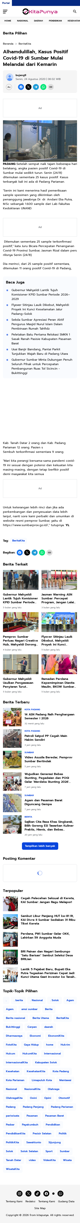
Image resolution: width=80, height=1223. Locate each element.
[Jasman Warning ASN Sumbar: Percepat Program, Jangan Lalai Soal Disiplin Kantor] (59, 580)
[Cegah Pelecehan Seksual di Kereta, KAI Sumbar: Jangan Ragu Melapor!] (10, 903)
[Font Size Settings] (9, 87)
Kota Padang (32, 709)
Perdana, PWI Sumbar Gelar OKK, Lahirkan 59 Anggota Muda (45, 936)
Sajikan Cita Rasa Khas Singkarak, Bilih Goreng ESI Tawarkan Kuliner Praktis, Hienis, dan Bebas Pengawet (49, 825)
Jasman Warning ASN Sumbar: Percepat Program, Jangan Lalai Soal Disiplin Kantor (57, 598)
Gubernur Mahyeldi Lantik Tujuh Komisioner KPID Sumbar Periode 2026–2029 (41, 294)
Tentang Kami (14, 1201)
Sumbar (29, 752)
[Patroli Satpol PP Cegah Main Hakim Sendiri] (12, 738)
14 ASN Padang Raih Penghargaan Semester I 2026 (49, 716)
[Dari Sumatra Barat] (40, 11)
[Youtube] (53, 1193)
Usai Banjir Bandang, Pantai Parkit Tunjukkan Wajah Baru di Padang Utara (40, 351)
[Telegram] (36, 87)
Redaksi (30, 1201)
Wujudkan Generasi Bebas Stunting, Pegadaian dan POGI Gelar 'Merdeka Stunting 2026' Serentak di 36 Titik (47, 778)
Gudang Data (66, 1201)
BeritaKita (18, 541)
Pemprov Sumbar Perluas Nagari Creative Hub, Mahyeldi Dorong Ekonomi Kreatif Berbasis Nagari (20, 640)
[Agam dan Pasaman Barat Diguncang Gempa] (12, 803)
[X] (28, 87)
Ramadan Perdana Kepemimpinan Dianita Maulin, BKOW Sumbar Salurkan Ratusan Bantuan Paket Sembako (57, 683)
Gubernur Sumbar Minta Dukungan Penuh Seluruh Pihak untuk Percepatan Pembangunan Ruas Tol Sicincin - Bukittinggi (42, 366)
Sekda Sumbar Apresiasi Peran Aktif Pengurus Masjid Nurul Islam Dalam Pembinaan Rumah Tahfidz (38, 324)
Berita (28, 816)
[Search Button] (75, 11)
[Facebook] (21, 87)
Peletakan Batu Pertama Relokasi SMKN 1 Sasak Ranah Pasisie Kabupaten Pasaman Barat (41, 339)
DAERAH (38, 20)
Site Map (40, 1208)
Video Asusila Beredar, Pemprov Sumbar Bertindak (49, 759)
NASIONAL (22, 20)
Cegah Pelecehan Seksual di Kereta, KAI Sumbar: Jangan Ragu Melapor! (47, 900)
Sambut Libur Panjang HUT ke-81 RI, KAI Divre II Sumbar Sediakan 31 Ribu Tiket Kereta (48, 920)
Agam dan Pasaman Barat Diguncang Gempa (43, 802)
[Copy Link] (51, 87)
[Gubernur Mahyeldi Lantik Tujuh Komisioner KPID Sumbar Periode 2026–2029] (21, 580)
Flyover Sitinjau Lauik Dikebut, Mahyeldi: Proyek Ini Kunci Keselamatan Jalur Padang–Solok (40, 309)
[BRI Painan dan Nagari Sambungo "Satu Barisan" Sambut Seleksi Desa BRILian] (10, 957)
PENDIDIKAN (55, 20)
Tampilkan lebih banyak (40, 846)
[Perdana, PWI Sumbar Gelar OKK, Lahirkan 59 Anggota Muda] (10, 939)
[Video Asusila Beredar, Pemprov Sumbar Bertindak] (12, 760)
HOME (7, 20)
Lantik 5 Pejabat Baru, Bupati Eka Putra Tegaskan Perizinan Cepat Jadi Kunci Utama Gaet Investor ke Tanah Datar (47, 973)
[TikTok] (37, 1194)
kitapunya (43, 1215)
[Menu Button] (5, 11)
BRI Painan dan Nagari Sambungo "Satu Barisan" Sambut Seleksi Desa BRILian (47, 955)
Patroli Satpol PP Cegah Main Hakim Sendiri (46, 738)
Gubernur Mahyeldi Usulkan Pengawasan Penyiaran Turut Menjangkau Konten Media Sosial (18, 683)
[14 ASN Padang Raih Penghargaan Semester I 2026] (12, 717)
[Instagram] (20, 1194)
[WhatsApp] (43, 87)
